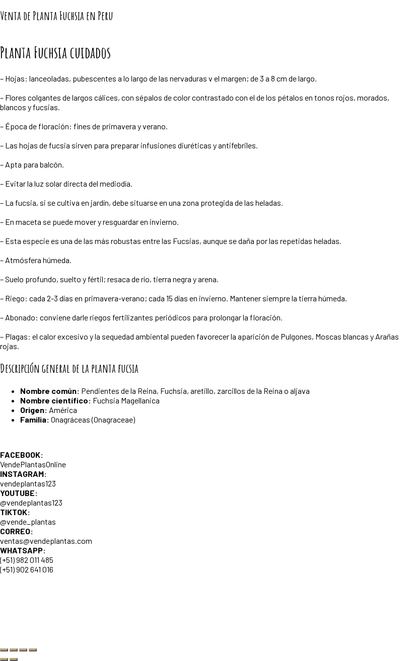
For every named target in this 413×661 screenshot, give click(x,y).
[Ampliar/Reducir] (4, 649)
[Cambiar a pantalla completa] (14, 649)
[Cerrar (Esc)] (33, 649)
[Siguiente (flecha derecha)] (14, 659)
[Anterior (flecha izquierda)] (4, 659)
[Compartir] (23, 649)
